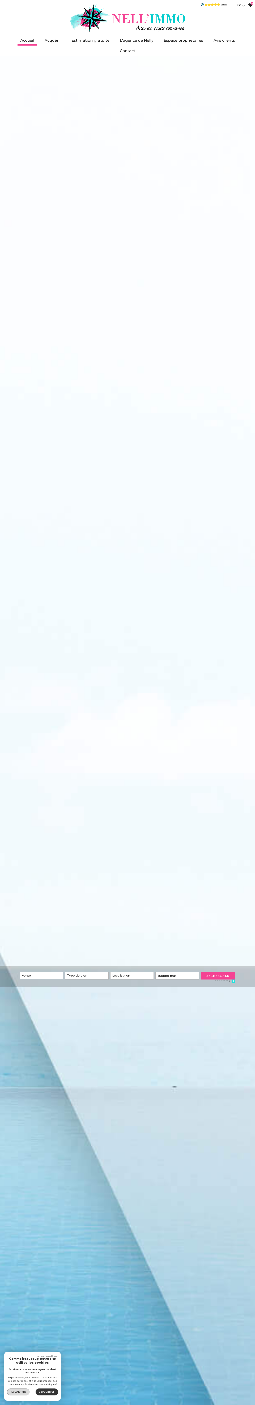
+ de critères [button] (223, 981)
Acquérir (53, 40)
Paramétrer (18, 1391)
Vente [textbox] (26, 975)
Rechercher (217, 975)
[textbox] (87, 975)
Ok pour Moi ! (47, 1391)
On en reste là (45, 1356)
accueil (27, 40)
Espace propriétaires (183, 40)
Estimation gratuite (90, 40)
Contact (127, 51)
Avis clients (224, 40)
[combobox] (41, 975)
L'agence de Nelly (136, 40)
